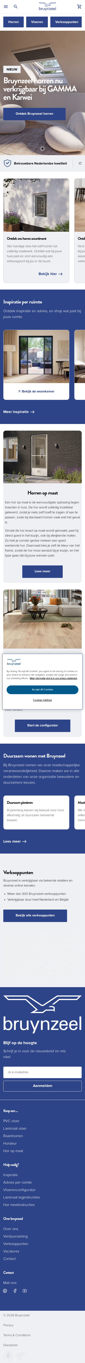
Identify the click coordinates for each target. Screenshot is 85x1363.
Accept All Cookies (42, 689)
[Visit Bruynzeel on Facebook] (14, 1290)
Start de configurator (42, 725)
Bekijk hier (48, 274)
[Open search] (16, 6)
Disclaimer (10, 1345)
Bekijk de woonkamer (38, 391)
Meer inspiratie (16, 412)
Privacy (8, 1325)
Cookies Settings (42, 700)
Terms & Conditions (17, 1335)
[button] (42, 93)
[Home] (47, 6)
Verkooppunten (66, 22)
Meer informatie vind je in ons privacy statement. (53, 678)
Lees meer (42, 571)
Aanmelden (42, 1086)
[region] (42, 681)
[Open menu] (6, 6)
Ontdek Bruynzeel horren (34, 113)
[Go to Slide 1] (42, 148)
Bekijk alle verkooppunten (35, 915)
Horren (13, 22)
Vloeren (37, 22)
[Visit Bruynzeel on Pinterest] (4, 1290)
